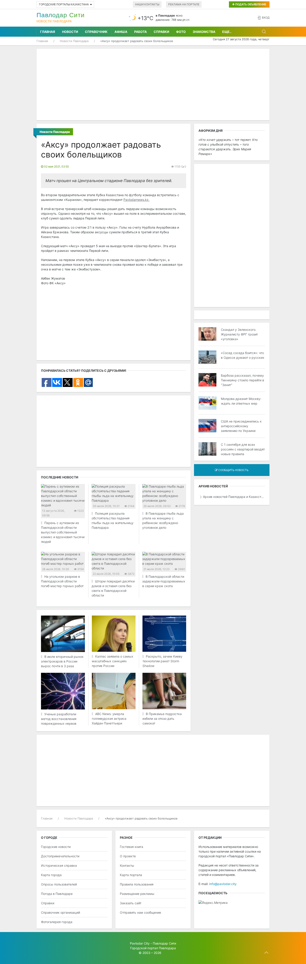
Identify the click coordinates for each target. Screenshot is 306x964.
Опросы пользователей (59, 884)
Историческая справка (59, 865)
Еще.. (226, 32)
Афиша (120, 32)
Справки (161, 32)
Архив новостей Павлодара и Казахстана (234, 497)
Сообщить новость (233, 470)
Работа (140, 32)
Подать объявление (250, 4)
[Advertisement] (153, 84)
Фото (181, 32)
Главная (47, 32)
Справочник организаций (60, 912)
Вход (265, 17)
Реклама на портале (183, 4)
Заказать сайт (130, 903)
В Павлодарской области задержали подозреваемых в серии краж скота (163, 581)
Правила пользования (136, 884)
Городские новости (56, 847)
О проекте (128, 856)
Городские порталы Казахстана (64, 4)
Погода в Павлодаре (57, 894)
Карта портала (131, 875)
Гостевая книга (131, 847)
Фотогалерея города (56, 922)
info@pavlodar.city (223, 884)
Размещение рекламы (137, 894)
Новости (70, 32)
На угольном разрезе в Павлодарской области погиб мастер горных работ (62, 581)
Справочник (96, 32)
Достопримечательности (60, 856)
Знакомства (204, 32)
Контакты (127, 865)
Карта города (51, 875)
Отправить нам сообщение (140, 912)
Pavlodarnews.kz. (136, 200)
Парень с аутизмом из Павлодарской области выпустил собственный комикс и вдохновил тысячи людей (62, 532)
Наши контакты (147, 4)
